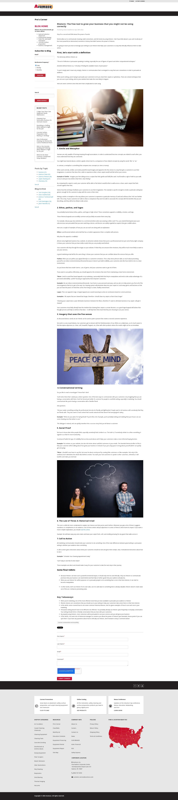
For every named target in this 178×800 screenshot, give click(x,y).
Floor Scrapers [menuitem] (38, 757)
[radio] (44, 65)
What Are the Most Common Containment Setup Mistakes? (44, 156)
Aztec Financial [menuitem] (76, 744)
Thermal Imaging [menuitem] (39, 781)
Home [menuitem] (132, 1)
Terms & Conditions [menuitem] (96, 736)
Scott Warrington (44, 201)
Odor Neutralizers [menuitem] (40, 765)
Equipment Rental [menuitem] (58, 744)
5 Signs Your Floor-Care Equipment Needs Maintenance (44, 113)
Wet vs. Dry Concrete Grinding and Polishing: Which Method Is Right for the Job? (43, 148)
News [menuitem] (73, 736)
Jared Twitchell (44, 203)
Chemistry (42, 181)
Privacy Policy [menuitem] (94, 724)
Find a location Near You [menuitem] (117, 720)
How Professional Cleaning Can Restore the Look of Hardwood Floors (44, 140)
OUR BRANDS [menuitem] (75, 740)
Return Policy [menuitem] (94, 728)
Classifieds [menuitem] (56, 728)
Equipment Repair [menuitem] (58, 748)
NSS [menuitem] (72, 748)
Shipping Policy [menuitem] (94, 732)
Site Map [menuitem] (55, 752)
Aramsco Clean (44, 174)
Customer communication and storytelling (68, 622)
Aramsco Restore (45, 176)
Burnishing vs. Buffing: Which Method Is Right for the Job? (43, 127)
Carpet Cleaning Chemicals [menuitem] (39, 729)
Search (37, 92)
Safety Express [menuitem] (75, 752)
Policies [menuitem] (93, 720)
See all (37, 184)
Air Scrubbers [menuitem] (38, 724)
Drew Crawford (44, 195)
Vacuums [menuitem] (37, 785)
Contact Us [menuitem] (74, 732)
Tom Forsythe (44, 192)
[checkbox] (44, 67)
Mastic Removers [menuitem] (39, 761)
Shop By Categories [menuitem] (41, 720)
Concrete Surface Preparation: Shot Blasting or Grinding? (43, 134)
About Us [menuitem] (74, 724)
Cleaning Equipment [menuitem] (40, 734)
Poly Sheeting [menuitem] (38, 769)
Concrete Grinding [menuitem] (40, 742)
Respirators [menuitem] (37, 773)
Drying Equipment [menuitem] (40, 753)
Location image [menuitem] (126, 737)
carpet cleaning (44, 179)
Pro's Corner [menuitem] (141, 1)
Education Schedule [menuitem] (59, 736)
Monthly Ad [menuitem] (56, 732)
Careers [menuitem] (73, 728)
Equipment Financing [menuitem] (59, 740)
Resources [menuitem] (56, 720)
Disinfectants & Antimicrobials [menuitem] (39, 748)
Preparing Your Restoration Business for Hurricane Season (44, 120)
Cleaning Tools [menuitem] (38, 738)
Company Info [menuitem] (76, 720)
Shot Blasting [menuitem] (38, 777)
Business (42, 172)
